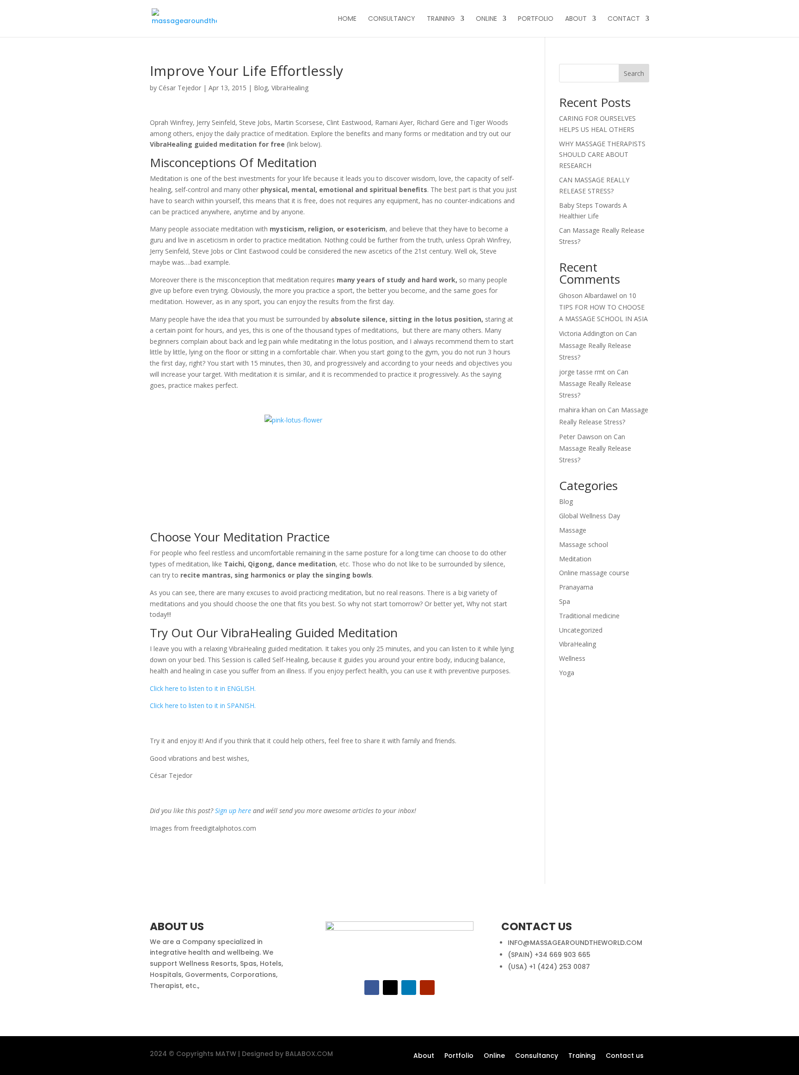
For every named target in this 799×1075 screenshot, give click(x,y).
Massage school (583, 544)
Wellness (572, 658)
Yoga (566, 672)
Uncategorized (580, 630)
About (423, 1056)
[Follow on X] (390, 987)
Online (494, 1056)
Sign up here (233, 810)
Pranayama (576, 587)
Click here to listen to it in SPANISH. (203, 705)
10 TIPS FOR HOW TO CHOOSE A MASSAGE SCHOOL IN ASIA (603, 307)
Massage (572, 530)
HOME (347, 19)
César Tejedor (180, 87)
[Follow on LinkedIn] (408, 987)
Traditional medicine (589, 615)
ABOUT (576, 19)
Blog (261, 87)
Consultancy (536, 1056)
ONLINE (486, 19)
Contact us (625, 1056)
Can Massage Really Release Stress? (598, 345)
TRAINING (441, 19)
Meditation (575, 558)
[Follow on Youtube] (427, 987)
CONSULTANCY (391, 19)
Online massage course (594, 572)
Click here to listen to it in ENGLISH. (203, 688)
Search (634, 73)
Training (582, 1056)
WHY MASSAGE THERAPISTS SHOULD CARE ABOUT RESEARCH (602, 154)
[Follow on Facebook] (371, 987)
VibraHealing (289, 87)
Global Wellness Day (589, 515)
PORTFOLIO (535, 19)
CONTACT (624, 19)
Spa (564, 601)
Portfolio (458, 1056)
